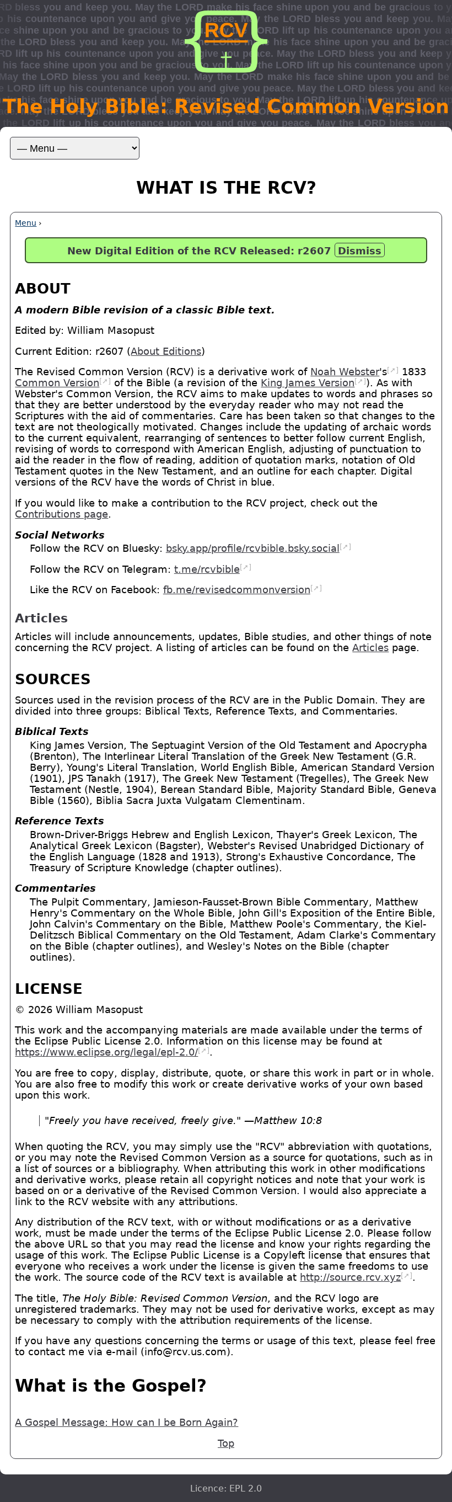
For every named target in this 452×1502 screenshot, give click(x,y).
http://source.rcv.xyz (350, 1277)
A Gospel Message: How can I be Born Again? (126, 1422)
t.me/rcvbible (207, 569)
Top (226, 1443)
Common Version (57, 382)
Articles (370, 647)
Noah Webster (344, 371)
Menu (25, 223)
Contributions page (61, 514)
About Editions (166, 351)
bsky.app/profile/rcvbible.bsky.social (253, 548)
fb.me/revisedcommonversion (236, 589)
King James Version (307, 382)
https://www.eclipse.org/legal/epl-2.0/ (106, 1052)
